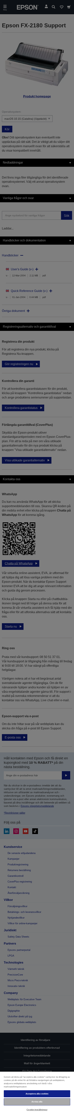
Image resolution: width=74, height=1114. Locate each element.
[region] (37, 1092)
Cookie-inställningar (37, 1109)
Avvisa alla (36, 1102)
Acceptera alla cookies (37, 1094)
